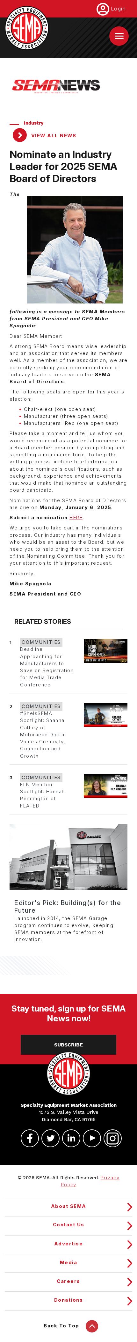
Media (68, 1262)
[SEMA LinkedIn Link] (68, 1138)
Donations (68, 1300)
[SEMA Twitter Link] (47, 1138)
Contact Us (68, 1225)
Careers (68, 1281)
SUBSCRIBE (68, 1045)
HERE (76, 518)
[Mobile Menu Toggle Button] (119, 36)
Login (118, 8)
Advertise (68, 1244)
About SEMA (68, 1206)
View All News (52, 136)
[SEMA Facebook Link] (27, 1138)
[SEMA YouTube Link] (89, 1138)
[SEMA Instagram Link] (110, 1138)
